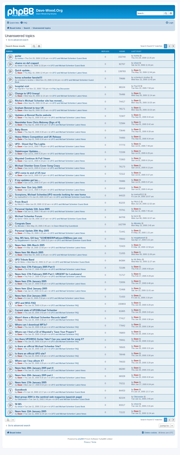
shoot (20, 65)
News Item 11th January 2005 (30, 411)
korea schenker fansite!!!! (28, 77)
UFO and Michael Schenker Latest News (69, 73)
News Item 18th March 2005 (29, 245)
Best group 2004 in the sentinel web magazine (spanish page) (48, 397)
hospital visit (22, 86)
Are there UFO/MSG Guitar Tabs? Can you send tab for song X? (49, 339)
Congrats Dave (23, 223)
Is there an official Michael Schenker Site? (38, 346)
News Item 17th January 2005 (30, 382)
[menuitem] (23, 23)
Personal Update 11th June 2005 (32, 209)
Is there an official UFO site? (30, 353)
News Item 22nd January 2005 (31, 288)
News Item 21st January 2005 (30, 295)
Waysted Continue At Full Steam (32, 158)
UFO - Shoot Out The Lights (30, 144)
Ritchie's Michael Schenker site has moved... (39, 100)
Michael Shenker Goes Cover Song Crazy (37, 165)
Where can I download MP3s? (31, 324)
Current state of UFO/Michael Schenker (36, 310)
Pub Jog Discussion (60, 89)
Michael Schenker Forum (28, 216)
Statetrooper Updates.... (28, 151)
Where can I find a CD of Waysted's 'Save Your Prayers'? (45, 332)
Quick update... (23, 70)
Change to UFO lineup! (27, 93)
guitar (18, 56)
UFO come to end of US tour (30, 173)
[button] (173, 46)
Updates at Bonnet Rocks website (33, 115)
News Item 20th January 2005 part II (34, 368)
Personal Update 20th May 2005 (32, 230)
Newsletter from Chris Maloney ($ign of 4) (37, 122)
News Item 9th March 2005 (29, 252)
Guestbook (21, 389)
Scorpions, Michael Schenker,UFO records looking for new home (50, 194)
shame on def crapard (27, 63)
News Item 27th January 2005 (30, 281)
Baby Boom (21, 129)
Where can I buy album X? (29, 360)
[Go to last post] (141, 56)
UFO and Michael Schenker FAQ (65, 305)
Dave (20, 73)
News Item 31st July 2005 (28, 187)
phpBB (80, 439)
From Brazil (21, 202)
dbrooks (21, 226)
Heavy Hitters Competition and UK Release (38, 137)
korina (20, 58)
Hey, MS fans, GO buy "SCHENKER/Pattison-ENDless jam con (48, 238)
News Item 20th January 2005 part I (34, 375)
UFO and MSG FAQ (25, 303)
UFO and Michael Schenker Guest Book (69, 58)
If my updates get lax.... (27, 180)
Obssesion (22, 399)
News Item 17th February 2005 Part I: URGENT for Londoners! (48, 274)
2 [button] (169, 46)
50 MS (18, 404)
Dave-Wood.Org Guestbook (66, 226)
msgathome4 (23, 240)
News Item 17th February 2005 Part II (35, 267)
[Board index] (21, 11)
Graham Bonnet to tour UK (29, 108)
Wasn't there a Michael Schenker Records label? (41, 317)
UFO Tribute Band (24, 259)
